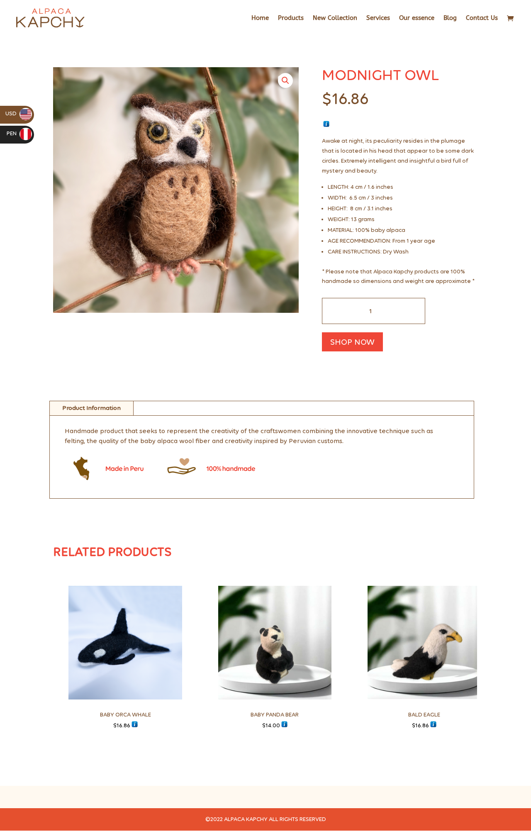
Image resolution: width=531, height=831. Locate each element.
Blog (450, 18)
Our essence (416, 18)
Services (378, 18)
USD (16, 113)
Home (260, 18)
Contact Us (482, 18)
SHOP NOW (352, 342)
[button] (285, 80)
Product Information (91, 408)
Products (291, 18)
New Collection (335, 18)
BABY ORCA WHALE (125, 714)
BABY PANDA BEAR (275, 714)
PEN (18, 133)
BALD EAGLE (424, 714)
